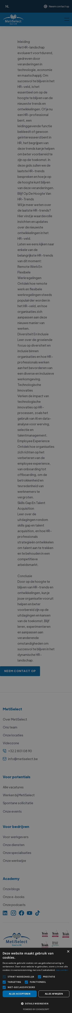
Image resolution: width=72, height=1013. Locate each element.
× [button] (68, 951)
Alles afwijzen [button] (54, 993)
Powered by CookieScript (36, 1009)
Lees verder (62, 970)
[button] (36, 1003)
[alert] (36, 506)
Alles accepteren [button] (19, 993)
